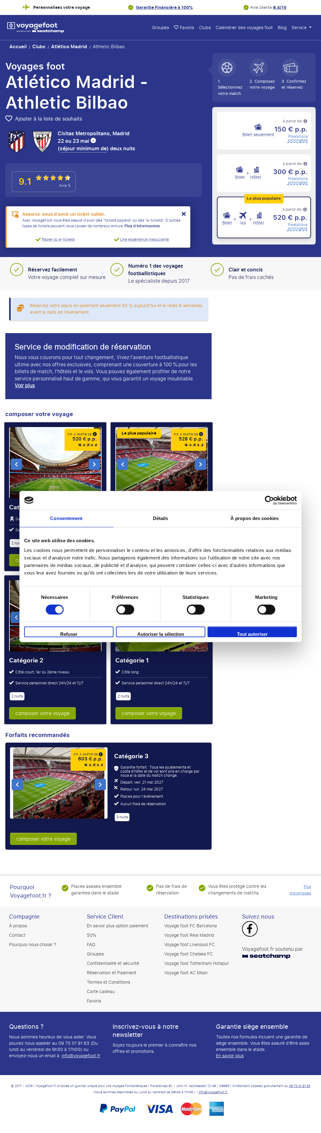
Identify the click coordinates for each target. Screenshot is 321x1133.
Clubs (205, 28)
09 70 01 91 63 (299, 1086)
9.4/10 (280, 7)
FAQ (91, 945)
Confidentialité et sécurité (113, 963)
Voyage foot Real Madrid (189, 935)
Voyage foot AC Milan (186, 973)
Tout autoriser (252, 634)
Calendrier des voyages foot (244, 28)
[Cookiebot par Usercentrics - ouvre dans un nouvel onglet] (269, 500)
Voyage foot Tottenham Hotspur (196, 963)
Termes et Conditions (108, 982)
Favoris (187, 28)
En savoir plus (230, 1056)
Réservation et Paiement (111, 973)
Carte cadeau (101, 992)
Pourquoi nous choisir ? (32, 945)
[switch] (125, 610)
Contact (17, 935)
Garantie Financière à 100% (164, 7)
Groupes (160, 28)
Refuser (68, 634)
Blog (282, 28)
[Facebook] (250, 929)
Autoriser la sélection (160, 634)
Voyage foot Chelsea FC (188, 954)
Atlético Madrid (69, 46)
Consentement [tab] (66, 518)
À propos (18, 926)
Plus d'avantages (300, 890)
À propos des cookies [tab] (254, 518)
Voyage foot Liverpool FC (189, 945)
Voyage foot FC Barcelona (190, 926)
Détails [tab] (160, 518)
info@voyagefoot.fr (81, 1056)
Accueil (18, 46)
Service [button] (300, 28)
